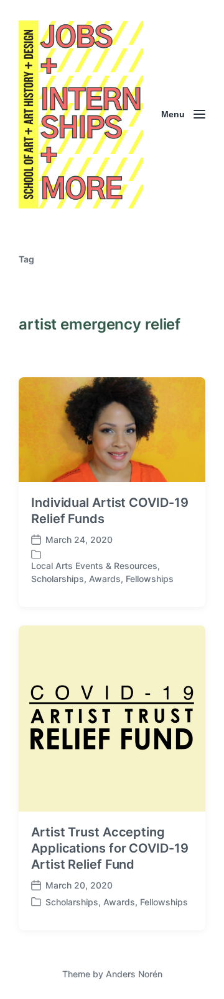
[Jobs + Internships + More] (81, 114)
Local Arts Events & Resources (94, 565)
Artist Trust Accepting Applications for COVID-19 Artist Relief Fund (110, 848)
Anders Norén (134, 974)
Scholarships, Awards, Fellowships (102, 578)
